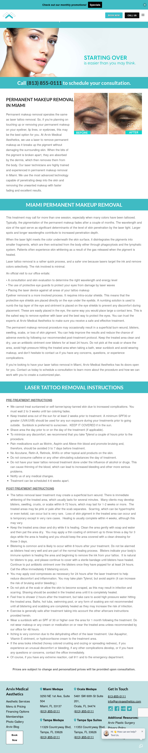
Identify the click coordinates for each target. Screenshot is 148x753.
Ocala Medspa (86, 689)
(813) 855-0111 (44, 83)
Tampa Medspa (53, 720)
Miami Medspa (52, 689)
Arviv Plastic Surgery (121, 722)
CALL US (132, 15)
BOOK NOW (114, 15)
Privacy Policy (117, 728)
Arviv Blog (12, 726)
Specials (95, 5)
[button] (145, 5)
